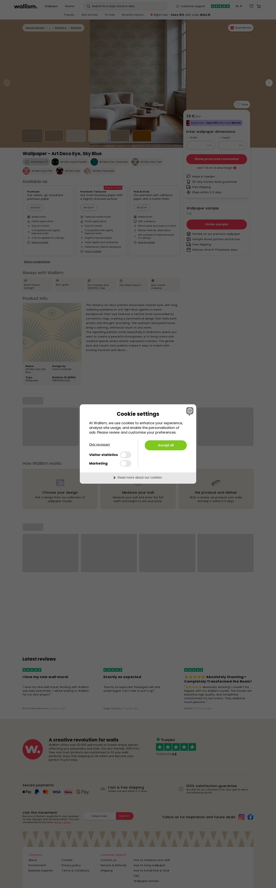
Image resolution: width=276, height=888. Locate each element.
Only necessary (99, 444)
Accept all (166, 445)
